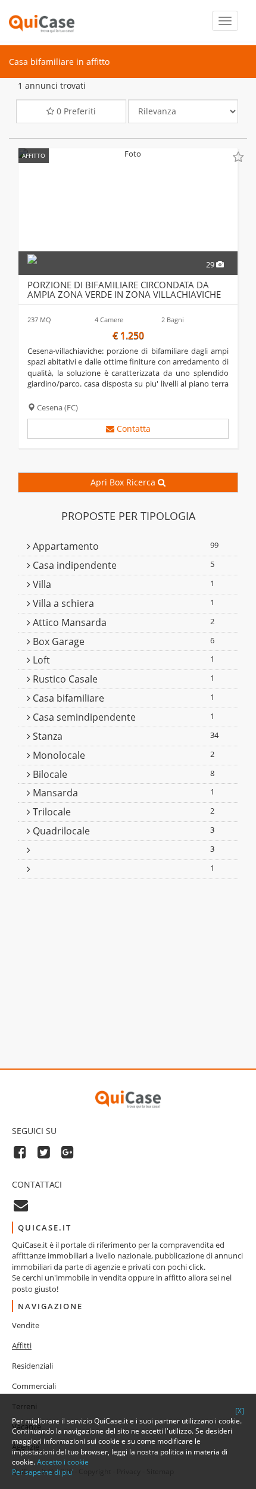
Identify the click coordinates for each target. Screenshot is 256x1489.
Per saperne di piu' (43, 1472)
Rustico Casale (64, 679)
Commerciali (34, 1386)
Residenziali (32, 1365)
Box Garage (57, 641)
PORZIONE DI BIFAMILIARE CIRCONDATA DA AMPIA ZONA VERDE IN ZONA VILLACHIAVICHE (124, 290)
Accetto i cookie (63, 1462)
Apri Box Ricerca (124, 482)
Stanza (46, 736)
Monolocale (57, 755)
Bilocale (48, 774)
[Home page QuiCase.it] (41, 19)
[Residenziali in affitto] (28, 849)
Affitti (22, 1345)
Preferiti (76, 111)
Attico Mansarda (68, 622)
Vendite (25, 1325)
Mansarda (54, 792)
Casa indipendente (73, 565)
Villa (40, 584)
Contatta (132, 428)
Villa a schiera (62, 603)
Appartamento (64, 546)
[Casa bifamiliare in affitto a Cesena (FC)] (128, 154)
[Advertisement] (128, 979)
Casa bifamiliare (67, 698)
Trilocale (50, 811)
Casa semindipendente (83, 717)
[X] (239, 1411)
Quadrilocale (60, 830)
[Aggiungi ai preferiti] (238, 157)
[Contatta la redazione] (21, 1204)
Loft (40, 659)
